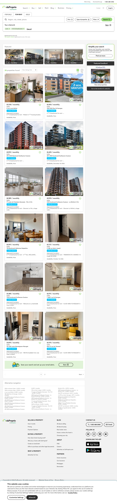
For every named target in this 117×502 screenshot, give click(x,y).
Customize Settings (16, 497)
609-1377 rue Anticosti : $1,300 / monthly (68, 406)
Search (105, 19)
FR (103, 8)
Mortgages (60, 463)
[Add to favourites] (40, 105)
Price (69, 19)
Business (61, 8)
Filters (95, 19)
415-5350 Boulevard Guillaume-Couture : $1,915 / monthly (15, 400)
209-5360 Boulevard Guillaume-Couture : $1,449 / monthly (15, 406)
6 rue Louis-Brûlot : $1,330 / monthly (14, 392)
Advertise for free (33, 455)
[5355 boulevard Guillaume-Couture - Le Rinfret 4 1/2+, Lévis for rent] (64, 181)
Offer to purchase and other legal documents (41, 446)
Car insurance (61, 460)
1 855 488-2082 (109, 2)
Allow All (32, 497)
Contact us (90, 420)
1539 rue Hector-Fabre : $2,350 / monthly (15, 388)
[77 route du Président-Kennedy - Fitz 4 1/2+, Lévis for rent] (24, 181)
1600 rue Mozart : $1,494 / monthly (40, 404)
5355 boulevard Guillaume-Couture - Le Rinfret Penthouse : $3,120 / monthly (41, 395)
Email (110, 424)
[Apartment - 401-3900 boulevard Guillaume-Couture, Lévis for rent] (64, 135)
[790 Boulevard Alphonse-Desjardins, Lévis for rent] (24, 228)
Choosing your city (62, 435)
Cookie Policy (72, 493)
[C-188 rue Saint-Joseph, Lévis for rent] (64, 228)
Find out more (100, 56)
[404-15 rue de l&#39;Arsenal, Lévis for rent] (64, 326)
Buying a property (35, 434)
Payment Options (33, 429)
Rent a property (34, 451)
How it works (31, 424)
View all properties (100, 85)
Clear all (29, 29)
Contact (98, 8)
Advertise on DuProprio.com (65, 449)
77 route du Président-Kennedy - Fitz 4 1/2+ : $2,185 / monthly (41, 401)
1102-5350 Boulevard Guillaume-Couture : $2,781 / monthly (15, 403)
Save (64, 365)
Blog (59, 420)
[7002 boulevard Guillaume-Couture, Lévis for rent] (24, 277)
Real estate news (62, 429)
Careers (59, 446)
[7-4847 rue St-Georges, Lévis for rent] (64, 277)
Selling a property (35, 420)
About (59, 440)
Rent (46, 8)
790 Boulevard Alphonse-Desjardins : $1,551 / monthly (67, 400)
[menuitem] (41, 425)
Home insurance (61, 458)
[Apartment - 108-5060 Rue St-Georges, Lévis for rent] (64, 88)
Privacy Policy (59, 480)
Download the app (97, 1)
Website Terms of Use (46, 480)
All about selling (61, 424)
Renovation (60, 466)
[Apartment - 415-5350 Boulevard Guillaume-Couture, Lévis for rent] (24, 135)
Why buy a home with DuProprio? (37, 441)
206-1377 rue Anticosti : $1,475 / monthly (68, 393)
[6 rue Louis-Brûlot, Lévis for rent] (24, 88)
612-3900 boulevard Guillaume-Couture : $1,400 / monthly (15, 397)
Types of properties (82, 19)
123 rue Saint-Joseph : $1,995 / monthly (41, 390)
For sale (8, 14)
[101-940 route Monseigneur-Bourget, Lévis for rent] (24, 326)
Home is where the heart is (64, 432)
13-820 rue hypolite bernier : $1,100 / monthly (67, 408)
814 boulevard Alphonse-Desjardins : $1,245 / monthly (67, 397)
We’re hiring (87, 1)
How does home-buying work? (37, 438)
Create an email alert (34, 443)
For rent (18, 14)
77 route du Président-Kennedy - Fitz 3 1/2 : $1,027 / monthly (41, 406)
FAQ (58, 443)
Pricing (30, 427)
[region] (58, 491)
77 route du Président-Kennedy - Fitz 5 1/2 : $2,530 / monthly (41, 392)
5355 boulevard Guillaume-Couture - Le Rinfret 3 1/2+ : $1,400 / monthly (68, 390)
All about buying (61, 427)
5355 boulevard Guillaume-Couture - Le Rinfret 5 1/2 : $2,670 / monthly (41, 398)
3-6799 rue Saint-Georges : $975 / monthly (68, 395)
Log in (110, 8)
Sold (28, 14)
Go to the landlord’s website (100, 88)
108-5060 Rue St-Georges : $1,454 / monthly (13, 394)
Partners (60, 454)
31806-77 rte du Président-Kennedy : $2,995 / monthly (67, 403)
